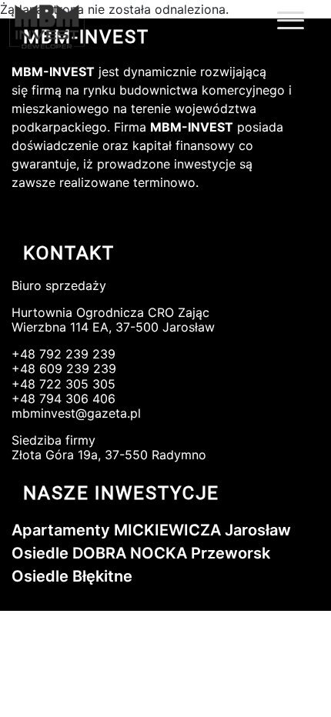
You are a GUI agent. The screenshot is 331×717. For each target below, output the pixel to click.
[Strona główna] (63, 27)
